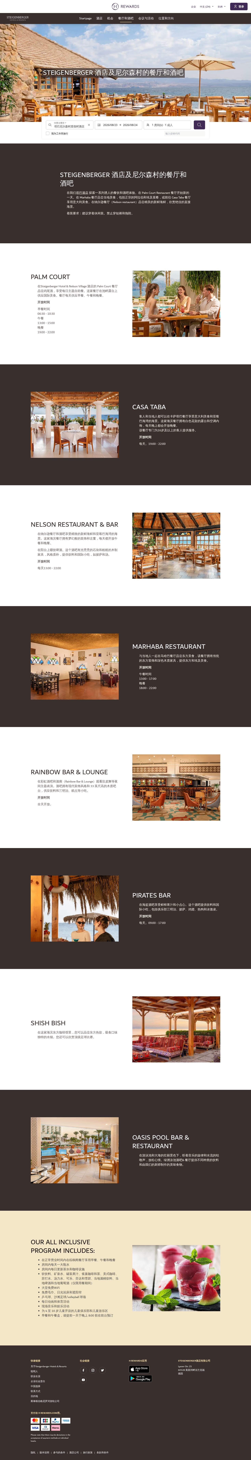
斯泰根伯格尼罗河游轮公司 (45, 1401)
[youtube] (83, 1379)
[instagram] (92, 1370)
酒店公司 (74, 1453)
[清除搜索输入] (89, 125)
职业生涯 (35, 1376)
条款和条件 (103, 1453)
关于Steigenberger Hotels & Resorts (49, 1366)
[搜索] (199, 124)
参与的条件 (59, 1453)
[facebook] (83, 1370)
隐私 (33, 1453)
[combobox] (69, 124)
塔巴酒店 (82, 193)
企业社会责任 (38, 1381)
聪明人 (34, 1371)
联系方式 (35, 1391)
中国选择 (35, 1386)
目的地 (34, 1396)
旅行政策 (88, 1453)
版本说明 (44, 1453)
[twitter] (102, 1370)
